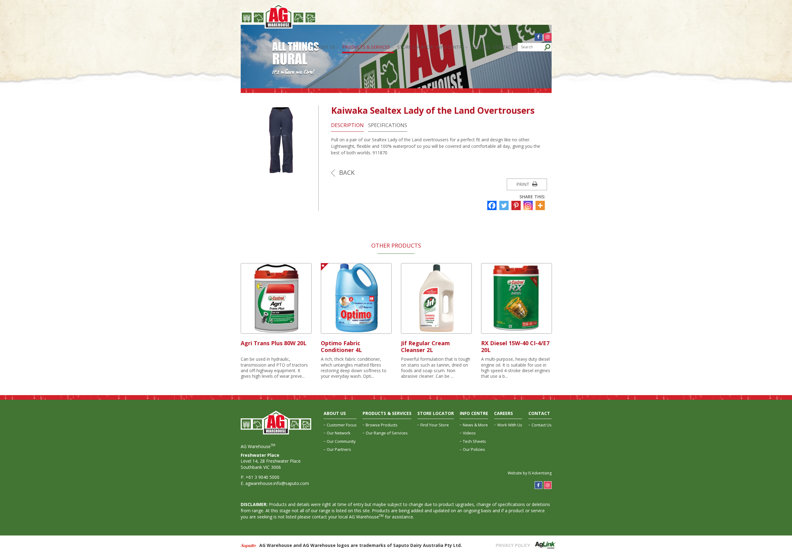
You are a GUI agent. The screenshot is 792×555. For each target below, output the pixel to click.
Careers (480, 47)
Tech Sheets (474, 441)
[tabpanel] (276, 321)
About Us (324, 47)
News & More (475, 425)
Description (347, 125)
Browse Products (382, 425)
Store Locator (415, 47)
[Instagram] (528, 205)
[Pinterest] (516, 205)
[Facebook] (492, 205)
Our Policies (474, 449)
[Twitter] (504, 205)
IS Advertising (540, 473)
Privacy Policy (513, 545)
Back (346, 172)
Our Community (341, 441)
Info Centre (450, 47)
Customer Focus (342, 425)
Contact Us (542, 425)
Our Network (339, 433)
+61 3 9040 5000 (262, 477)
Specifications (387, 125)
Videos (469, 433)
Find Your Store (434, 425)
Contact (503, 47)
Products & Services (366, 47)
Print (523, 184)
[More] (541, 205)
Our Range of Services (387, 433)
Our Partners (339, 449)
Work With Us (509, 425)
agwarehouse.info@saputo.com (277, 483)
